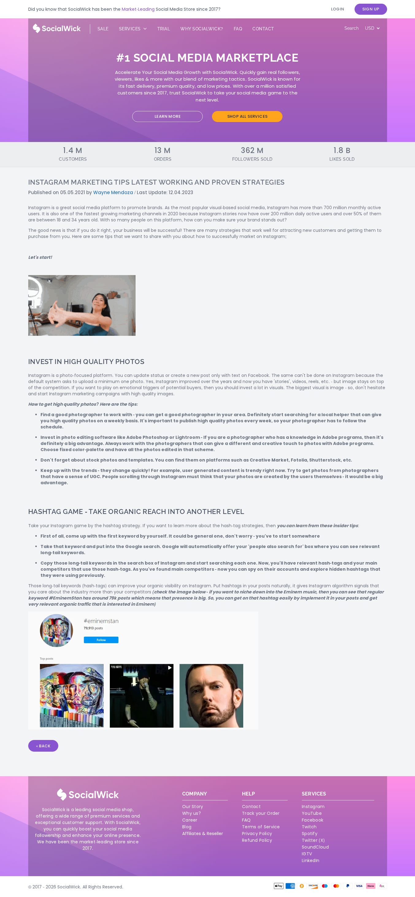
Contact (263, 28)
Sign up (370, 9)
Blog (186, 827)
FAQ (246, 820)
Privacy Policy (257, 833)
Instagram (313, 806)
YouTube (312, 813)
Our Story (192, 806)
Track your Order (261, 813)
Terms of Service (261, 827)
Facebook (312, 820)
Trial (163, 28)
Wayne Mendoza (113, 192)
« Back (43, 746)
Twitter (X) (313, 840)
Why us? (191, 813)
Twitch (309, 827)
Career (190, 820)
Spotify (309, 833)
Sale (103, 28)
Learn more (168, 116)
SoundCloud (315, 847)
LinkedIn (310, 860)
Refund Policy (257, 840)
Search (351, 28)
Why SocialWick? (201, 28)
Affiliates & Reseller (202, 833)
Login (337, 9)
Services (130, 28)
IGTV (307, 854)
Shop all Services (247, 116)
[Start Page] (57, 31)
